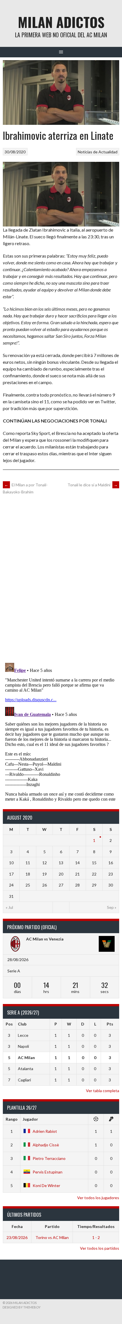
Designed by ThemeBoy (22, 1307)
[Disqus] (61, 578)
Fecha (17, 1226)
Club (22, 1024)
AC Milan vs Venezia (45, 939)
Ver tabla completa (102, 1090)
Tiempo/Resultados (96, 1226)
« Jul (9, 907)
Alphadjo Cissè (46, 1144)
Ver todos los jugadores (98, 1197)
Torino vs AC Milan (52, 1237)
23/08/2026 (17, 1237)
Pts (110, 1024)
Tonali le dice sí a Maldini (93, 484)
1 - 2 (96, 1237)
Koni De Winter (46, 1185)
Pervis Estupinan (47, 1172)
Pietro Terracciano (49, 1158)
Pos (9, 1024)
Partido (52, 1226)
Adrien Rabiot (45, 1131)
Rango (12, 1119)
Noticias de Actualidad (97, 151)
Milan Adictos (61, 22)
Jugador (30, 1119)
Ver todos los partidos (99, 1248)
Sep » (111, 907)
